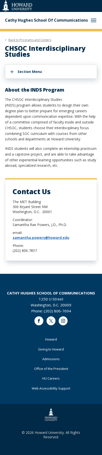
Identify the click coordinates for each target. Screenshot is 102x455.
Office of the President (51, 368)
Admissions (51, 359)
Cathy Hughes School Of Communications (46, 20)
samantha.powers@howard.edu (41, 237)
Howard (51, 339)
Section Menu (30, 71)
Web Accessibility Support (51, 388)
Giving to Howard (51, 349)
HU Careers (51, 378)
